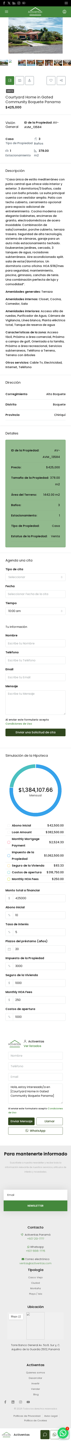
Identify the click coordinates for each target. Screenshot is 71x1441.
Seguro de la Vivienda (21, 975)
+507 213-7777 (35, 1239)
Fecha (10, 586)
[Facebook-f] (5, 1402)
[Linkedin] (13, 1402)
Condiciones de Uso (18, 724)
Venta (10, 91)
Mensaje (11, 686)
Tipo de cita (14, 569)
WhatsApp (37, 1131)
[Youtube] (28, 1402)
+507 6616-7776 (35, 1251)
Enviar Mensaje (21, 1121)
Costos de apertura (20, 1009)
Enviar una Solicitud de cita (36, 732)
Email (9, 669)
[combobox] (35, 577)
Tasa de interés (17, 924)
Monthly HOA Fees (18, 992)
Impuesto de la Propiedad (24, 958)
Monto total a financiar (22, 890)
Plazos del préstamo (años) (26, 941)
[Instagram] (20, 1402)
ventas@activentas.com (35, 1263)
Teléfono (12, 652)
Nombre (11, 635)
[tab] (9, 80)
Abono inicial (15, 907)
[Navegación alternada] (66, 3)
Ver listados (32, 1046)
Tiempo (11, 603)
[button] (63, 1433)
